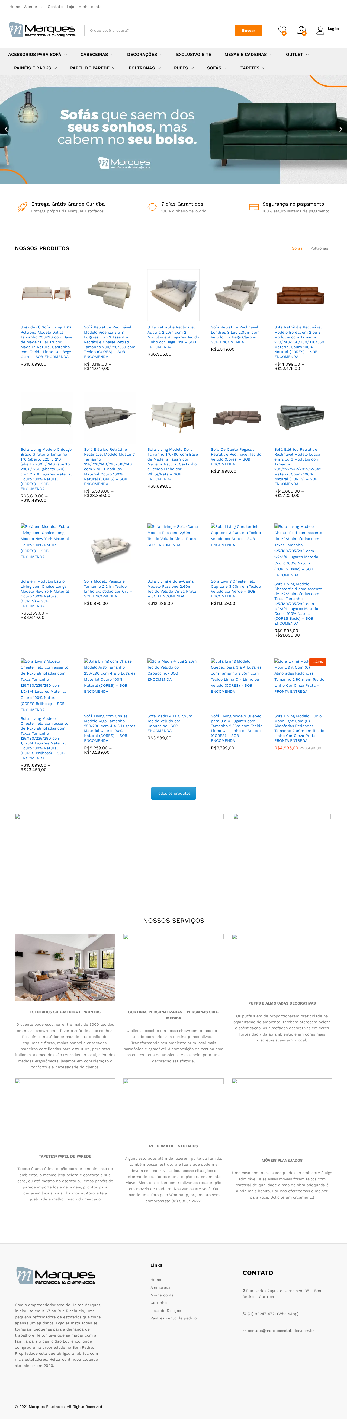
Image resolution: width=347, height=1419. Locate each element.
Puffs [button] (181, 68)
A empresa (34, 6)
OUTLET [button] (294, 54)
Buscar (248, 30)
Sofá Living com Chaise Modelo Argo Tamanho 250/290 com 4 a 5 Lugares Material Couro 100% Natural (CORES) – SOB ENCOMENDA (109, 728)
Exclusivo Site (193, 54)
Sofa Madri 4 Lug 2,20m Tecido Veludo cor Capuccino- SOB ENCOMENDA (169, 723)
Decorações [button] (142, 54)
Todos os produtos (174, 793)
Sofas (297, 248)
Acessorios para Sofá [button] (34, 54)
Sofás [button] (214, 68)
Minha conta (90, 6)
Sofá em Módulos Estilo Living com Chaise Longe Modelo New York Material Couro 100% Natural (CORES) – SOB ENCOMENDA (45, 593)
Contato (55, 6)
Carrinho (158, 1302)
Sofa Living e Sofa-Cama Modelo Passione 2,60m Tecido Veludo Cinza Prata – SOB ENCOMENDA (171, 588)
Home (14, 6)
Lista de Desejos (165, 1310)
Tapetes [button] (249, 68)
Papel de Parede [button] (90, 68)
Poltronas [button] (142, 68)
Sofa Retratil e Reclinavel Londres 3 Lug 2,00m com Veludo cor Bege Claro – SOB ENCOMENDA (235, 334)
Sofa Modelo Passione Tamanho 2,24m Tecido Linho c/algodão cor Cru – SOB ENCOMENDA (108, 588)
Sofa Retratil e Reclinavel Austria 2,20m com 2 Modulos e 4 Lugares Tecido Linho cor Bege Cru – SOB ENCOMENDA (173, 337)
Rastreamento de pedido (173, 1318)
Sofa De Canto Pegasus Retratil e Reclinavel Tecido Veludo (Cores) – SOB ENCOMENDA (236, 456)
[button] (6, 129)
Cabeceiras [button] (94, 54)
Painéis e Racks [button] (32, 68)
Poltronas (319, 248)
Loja (70, 6)
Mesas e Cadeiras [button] (245, 54)
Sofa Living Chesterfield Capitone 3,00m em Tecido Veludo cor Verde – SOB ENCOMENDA (236, 588)
